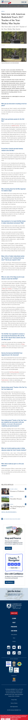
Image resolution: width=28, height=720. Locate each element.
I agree (2, 719)
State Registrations (14, 706)
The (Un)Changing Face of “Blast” (17, 507)
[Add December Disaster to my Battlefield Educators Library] (25, 497)
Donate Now (14, 613)
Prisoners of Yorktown (17, 491)
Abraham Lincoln (15, 125)
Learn (14, 618)
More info (8, 719)
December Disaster (16, 499)
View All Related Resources (8, 512)
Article (3, 11)
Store (15, 638)
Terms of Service (14, 703)
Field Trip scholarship (14, 372)
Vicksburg (9, 288)
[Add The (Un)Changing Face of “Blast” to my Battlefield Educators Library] (25, 504)
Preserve (14, 627)
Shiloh (4, 288)
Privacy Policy (14, 699)
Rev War (11, 489)
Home (7, 2)
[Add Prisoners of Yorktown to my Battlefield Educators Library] (25, 489)
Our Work (14, 631)
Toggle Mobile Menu (24, 2)
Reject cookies (15, 719)
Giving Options (14, 634)
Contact (14, 641)
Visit (14, 622)
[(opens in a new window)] (8, 647)
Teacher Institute (4, 380)
